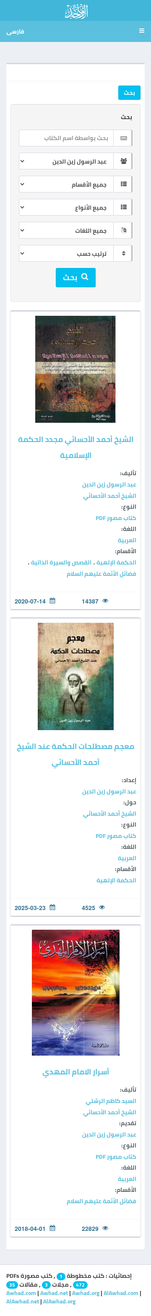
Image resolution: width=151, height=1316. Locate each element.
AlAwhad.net (22, 1301)
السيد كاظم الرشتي (111, 1100)
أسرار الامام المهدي (75, 1072)
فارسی (15, 31)
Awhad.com (21, 1292)
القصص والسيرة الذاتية (60, 562)
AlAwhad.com (121, 1292)
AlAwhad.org (59, 1301)
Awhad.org (85, 1292)
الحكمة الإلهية (115, 562)
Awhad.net (54, 1292)
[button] (140, 31)
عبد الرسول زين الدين (109, 484)
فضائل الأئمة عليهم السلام (101, 573)
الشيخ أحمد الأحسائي (109, 495)
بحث (126, 117)
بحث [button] (129, 92)
